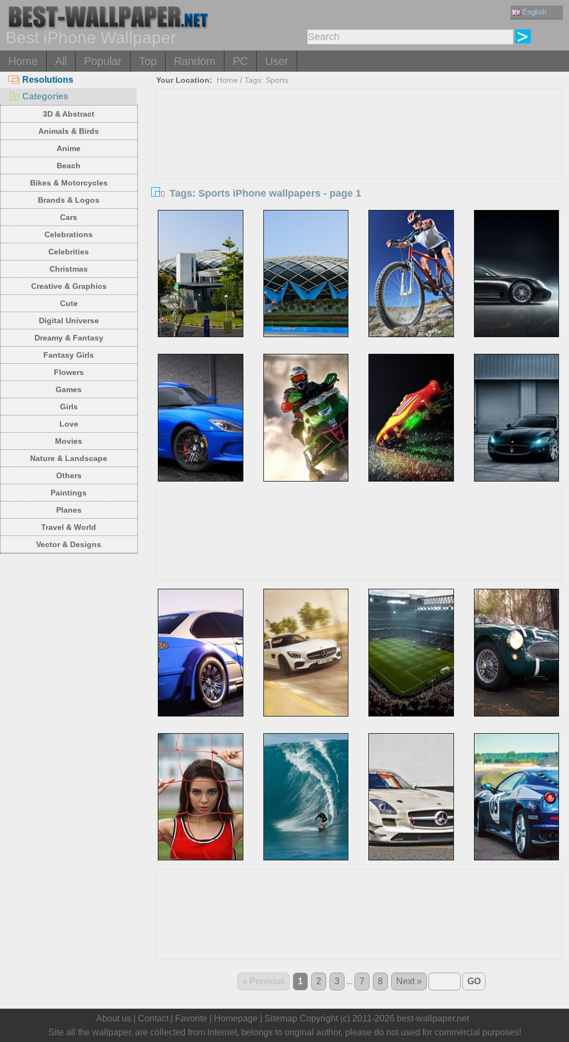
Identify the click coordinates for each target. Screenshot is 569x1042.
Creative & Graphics (69, 286)
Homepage (236, 1018)
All (61, 61)
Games (69, 389)
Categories (45, 96)
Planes (69, 509)
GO (474, 981)
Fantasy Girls (68, 354)
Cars (68, 217)
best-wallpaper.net (433, 1018)
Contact (153, 1018)
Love (68, 423)
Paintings (69, 492)
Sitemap (280, 1018)
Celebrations (68, 234)
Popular (103, 61)
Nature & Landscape (68, 458)
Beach (69, 165)
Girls (69, 406)
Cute (69, 303)
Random (195, 61)
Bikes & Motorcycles (69, 182)
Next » (409, 981)
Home (23, 61)
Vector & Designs (68, 544)
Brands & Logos (68, 200)
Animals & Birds (68, 131)
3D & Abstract (68, 113)
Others (69, 475)
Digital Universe (69, 320)
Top (148, 61)
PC (240, 61)
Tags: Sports (266, 80)
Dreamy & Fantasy (68, 337)
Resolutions (47, 79)
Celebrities (68, 251)
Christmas (68, 268)
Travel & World (68, 527)
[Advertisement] (359, 172)
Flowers (69, 372)
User (276, 61)
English (534, 12)
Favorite (191, 1018)
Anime (69, 148)
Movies (68, 441)
